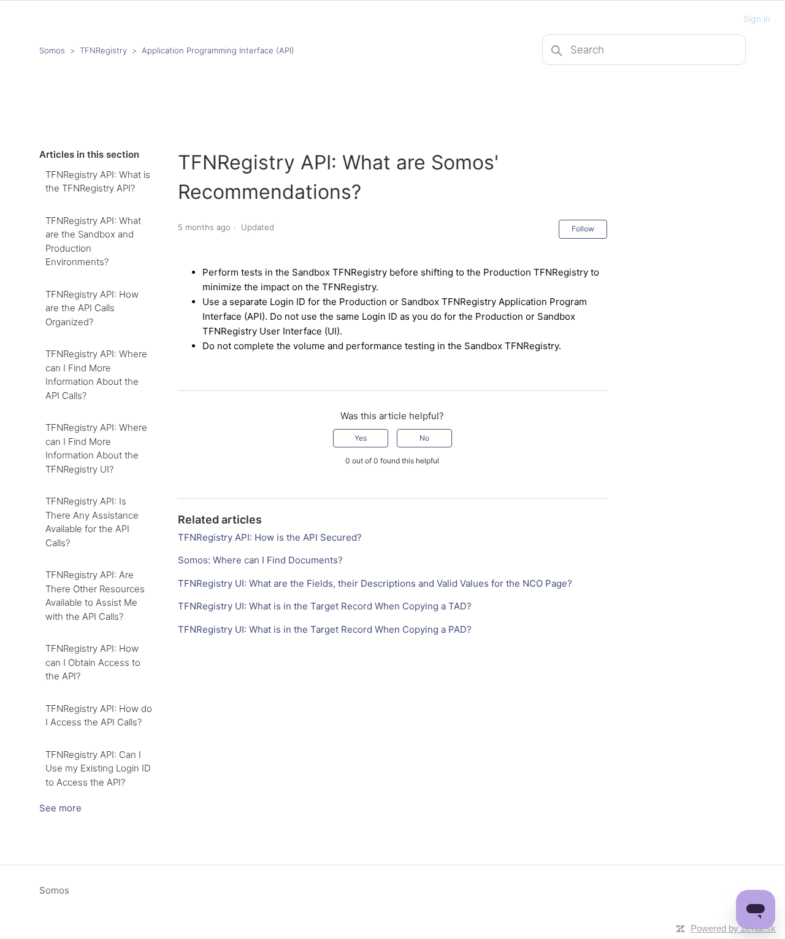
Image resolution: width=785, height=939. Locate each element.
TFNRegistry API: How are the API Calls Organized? (92, 308)
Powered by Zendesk (733, 928)
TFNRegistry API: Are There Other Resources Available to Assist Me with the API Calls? (95, 595)
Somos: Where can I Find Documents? (260, 560)
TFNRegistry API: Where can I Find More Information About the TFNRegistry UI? (96, 448)
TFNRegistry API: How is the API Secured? (270, 537)
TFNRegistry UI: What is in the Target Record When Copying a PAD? (325, 629)
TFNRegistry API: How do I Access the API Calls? (98, 715)
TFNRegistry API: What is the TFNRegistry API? (97, 182)
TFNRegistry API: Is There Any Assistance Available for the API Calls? (92, 522)
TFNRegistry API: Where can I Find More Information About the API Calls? (96, 374)
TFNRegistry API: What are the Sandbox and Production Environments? (93, 241)
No (424, 437)
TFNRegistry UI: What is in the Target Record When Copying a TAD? (325, 606)
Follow (583, 228)
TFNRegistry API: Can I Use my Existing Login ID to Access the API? (98, 768)
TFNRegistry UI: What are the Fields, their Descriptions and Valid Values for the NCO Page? (375, 583)
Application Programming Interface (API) (218, 50)
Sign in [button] (756, 19)
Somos (52, 50)
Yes (360, 437)
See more (60, 808)
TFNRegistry (104, 50)
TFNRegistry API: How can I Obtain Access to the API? (92, 662)
